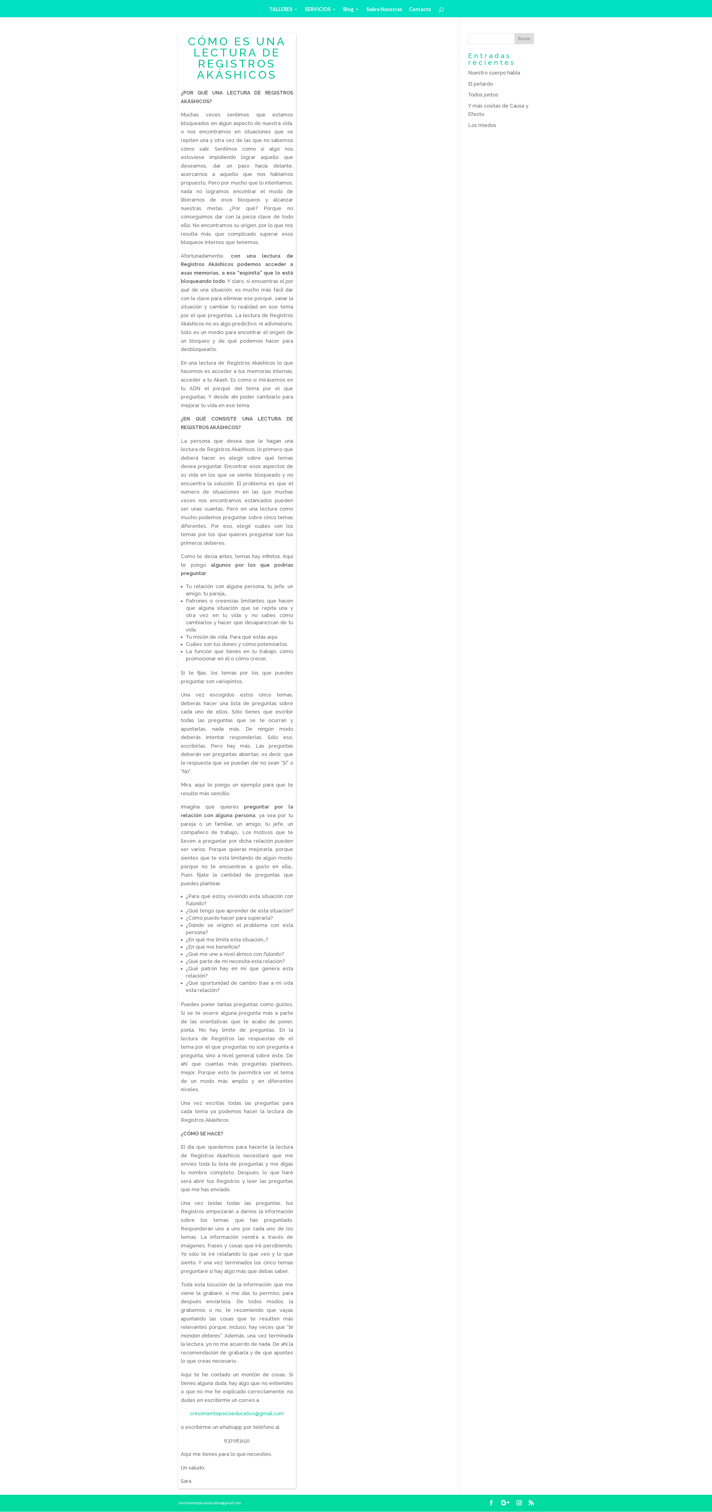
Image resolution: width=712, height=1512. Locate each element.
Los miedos (482, 125)
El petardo (480, 84)
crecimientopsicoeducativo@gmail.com (237, 1413)
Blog (348, 9)
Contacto (420, 9)
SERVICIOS (318, 9)
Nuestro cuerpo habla (494, 73)
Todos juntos (483, 95)
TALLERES (280, 9)
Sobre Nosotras (384, 9)
